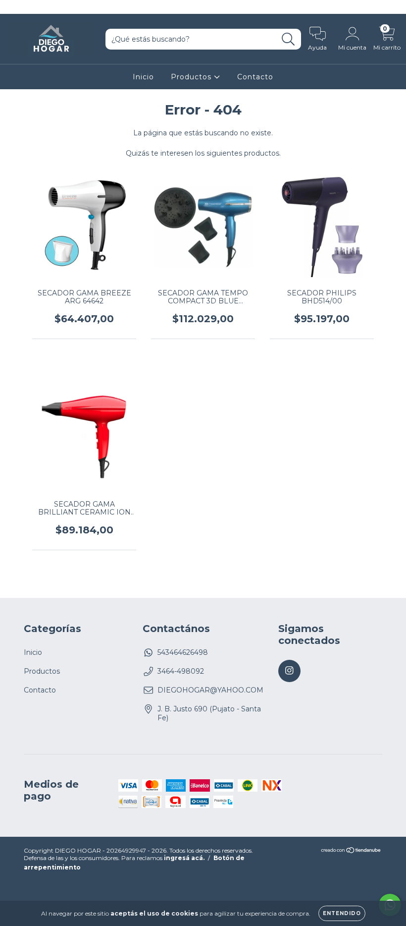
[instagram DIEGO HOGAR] (13, 6)
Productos (192, 76)
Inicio (143, 76)
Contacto (255, 76)
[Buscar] (288, 39)
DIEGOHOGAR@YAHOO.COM (210, 690)
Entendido (342, 913)
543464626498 (182, 652)
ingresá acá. (184, 858)
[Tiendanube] (351, 851)
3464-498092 (180, 671)
